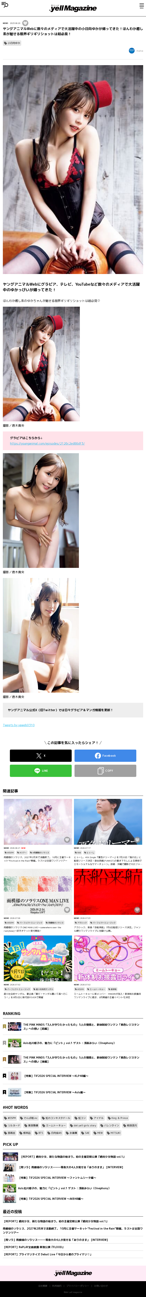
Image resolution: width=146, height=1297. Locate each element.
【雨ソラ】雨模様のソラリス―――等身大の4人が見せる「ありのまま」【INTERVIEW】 (56, 1240)
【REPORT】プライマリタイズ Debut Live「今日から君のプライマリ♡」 (47, 1254)
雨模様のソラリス (55, 922)
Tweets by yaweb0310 (19, 725)
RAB (79, 852)
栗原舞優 (33, 1125)
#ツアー (23, 852)
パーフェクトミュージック (31, 922)
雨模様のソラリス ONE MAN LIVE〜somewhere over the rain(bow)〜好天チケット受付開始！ (32, 929)
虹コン (82, 1118)
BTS (41, 1133)
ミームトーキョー (97, 989)
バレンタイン (111, 1125)
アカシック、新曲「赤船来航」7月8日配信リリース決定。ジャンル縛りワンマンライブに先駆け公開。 (107, 929)
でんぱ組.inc (31, 1118)
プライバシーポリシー (77, 1285)
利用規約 (56, 1285)
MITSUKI (115, 1133)
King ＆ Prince (120, 1118)
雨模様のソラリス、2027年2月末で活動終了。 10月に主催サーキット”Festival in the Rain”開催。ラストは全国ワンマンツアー (37, 859)
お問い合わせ (101, 1285)
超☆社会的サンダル (44, 989)
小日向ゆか (14, 43)
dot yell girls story (85, 1125)
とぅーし (90, 852)
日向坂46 (56, 1133)
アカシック (82, 922)
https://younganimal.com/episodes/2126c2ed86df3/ (47, 443)
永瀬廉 (73, 1133)
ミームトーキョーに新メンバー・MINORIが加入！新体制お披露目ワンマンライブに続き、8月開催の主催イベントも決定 (107, 995)
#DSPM (10, 852)
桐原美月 (132, 1125)
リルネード (14, 1125)
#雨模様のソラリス (41, 852)
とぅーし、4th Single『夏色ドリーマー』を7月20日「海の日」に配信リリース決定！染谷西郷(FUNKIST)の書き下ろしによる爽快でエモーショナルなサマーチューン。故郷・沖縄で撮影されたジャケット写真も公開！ (108, 861)
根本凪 (27, 1133)
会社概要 (42, 1285)
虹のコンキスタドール (58, 1118)
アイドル (99, 1118)
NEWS (5, 23)
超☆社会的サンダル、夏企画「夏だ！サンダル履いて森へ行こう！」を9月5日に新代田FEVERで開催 (36, 995)
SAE (87, 1133)
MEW (100, 1133)
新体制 (114, 989)
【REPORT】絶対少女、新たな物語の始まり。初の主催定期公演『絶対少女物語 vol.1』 (56, 1221)
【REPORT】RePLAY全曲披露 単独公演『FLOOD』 (34, 1247)
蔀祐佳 (11, 1133)
